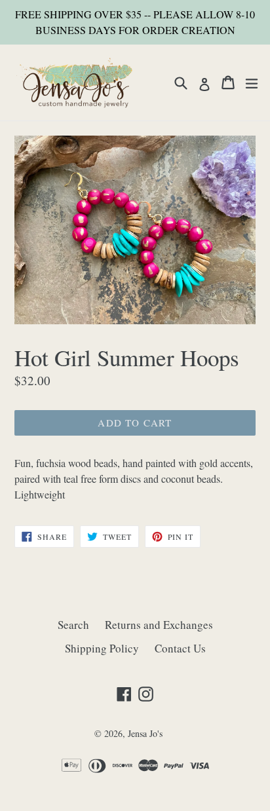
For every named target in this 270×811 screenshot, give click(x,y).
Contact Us (180, 648)
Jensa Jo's (145, 733)
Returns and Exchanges (159, 624)
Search (73, 624)
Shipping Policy (102, 648)
